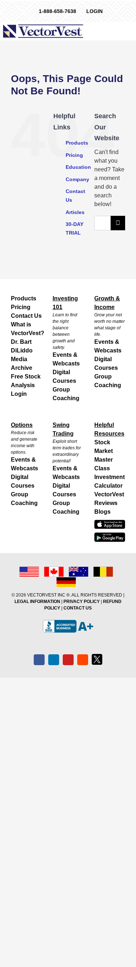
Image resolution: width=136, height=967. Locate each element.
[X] (97, 659)
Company (77, 179)
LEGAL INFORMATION (37, 601)
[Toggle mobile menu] (131, 30)
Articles (75, 212)
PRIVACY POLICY (81, 601)
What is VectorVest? (26, 328)
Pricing (74, 155)
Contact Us (26, 316)
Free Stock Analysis (26, 380)
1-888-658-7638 (57, 11)
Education (78, 167)
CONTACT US (77, 608)
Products (77, 143)
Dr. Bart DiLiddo (22, 346)
